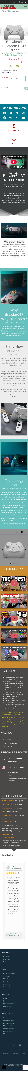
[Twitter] (14, 1045)
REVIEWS (14, 143)
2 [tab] (11, 942)
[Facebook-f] (8, 1045)
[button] (4, 113)
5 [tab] (18, 942)
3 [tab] (14, 942)
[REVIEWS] (14, 139)
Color (5, 77)
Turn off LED (7, 740)
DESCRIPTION (14, 130)
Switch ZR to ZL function (10, 743)
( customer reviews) (14, 62)
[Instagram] (20, 1045)
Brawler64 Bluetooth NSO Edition (14, 935)
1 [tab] (9, 942)
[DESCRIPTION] (14, 126)
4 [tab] (16, 942)
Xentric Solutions (16, 1065)
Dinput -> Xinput (8, 746)
